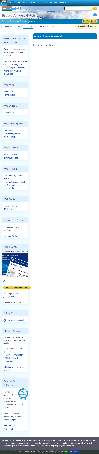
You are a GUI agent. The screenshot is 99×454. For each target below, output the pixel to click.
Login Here (10, 296)
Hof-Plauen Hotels (11, 158)
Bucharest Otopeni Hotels (14, 182)
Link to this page (10, 420)
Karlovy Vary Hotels (11, 134)
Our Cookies (74, 452)
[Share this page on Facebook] (95, 15)
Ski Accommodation (14, 355)
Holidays (53, 3)
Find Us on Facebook (15, 320)
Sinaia (18, 71)
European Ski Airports (10, 21)
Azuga (6, 68)
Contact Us (8, 429)
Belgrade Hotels (10, 206)
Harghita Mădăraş (16, 68)
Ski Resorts (8, 27)
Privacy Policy (9, 426)
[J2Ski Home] (11, 10)
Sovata (10, 74)
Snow (19, 27)
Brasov (24, 21)
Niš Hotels (7, 209)
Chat (69, 3)
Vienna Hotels (9, 95)
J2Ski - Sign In (90, 21)
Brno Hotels (8, 131)
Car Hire (51, 27)
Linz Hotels (8, 92)
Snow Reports (34, 3)
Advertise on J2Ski (11, 413)
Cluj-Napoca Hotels (11, 185)
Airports (62, 3)
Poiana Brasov (9, 71)
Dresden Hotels (10, 155)
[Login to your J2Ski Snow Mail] (15, 263)
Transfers (39, 27)
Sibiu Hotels (8, 188)
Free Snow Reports (16, 287)
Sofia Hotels (8, 113)
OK (65, 452)
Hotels (28, 27)
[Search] (94, 8)
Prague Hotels (9, 137)
